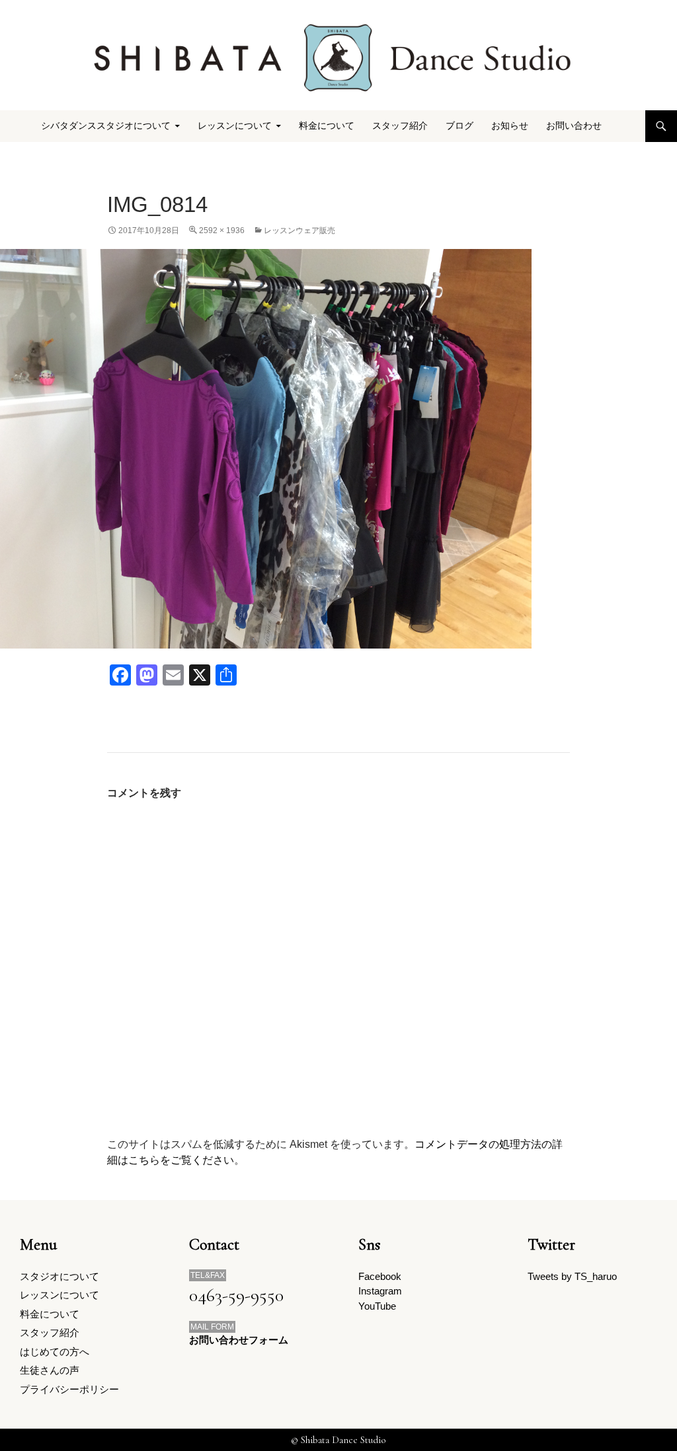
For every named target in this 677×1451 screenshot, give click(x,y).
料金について (326, 126)
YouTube (377, 1306)
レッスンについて (59, 1294)
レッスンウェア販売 (299, 230)
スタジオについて (59, 1276)
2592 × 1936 (222, 230)
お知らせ (509, 126)
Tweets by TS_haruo (572, 1276)
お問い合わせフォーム (238, 1339)
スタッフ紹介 (400, 126)
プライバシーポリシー (69, 1389)
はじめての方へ (54, 1351)
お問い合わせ (574, 126)
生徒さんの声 (49, 1370)
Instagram (380, 1290)
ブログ (459, 126)
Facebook (379, 1276)
